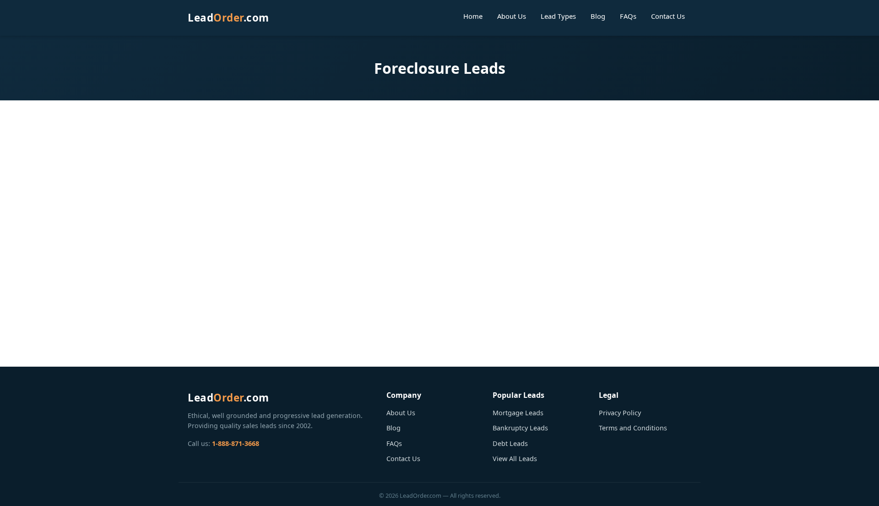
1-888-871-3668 (235, 443)
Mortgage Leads (518, 412)
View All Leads (515, 458)
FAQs (628, 16)
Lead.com (228, 18)
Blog (598, 16)
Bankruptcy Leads (520, 428)
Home (473, 16)
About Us (511, 16)
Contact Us (668, 16)
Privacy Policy (620, 412)
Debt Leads (510, 443)
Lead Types (558, 16)
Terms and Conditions (633, 428)
